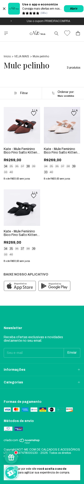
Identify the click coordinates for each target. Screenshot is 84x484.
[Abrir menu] (6, 33)
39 (33, 166)
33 (5, 172)
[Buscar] (56, 33)
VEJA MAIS (21, 56)
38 (28, 166)
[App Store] (20, 286)
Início (7, 56)
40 (11, 172)
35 (11, 166)
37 (22, 166)
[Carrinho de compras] (78, 33)
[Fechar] (4, 8)
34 (5, 166)
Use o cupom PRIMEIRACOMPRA (47, 21)
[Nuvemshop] (22, 443)
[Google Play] (54, 286)
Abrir (74, 8)
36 (16, 166)
